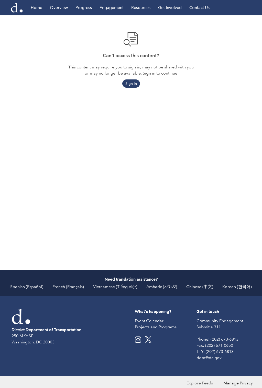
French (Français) (68, 286)
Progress (83, 7)
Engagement (112, 7)
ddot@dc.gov (209, 357)
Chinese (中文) (199, 286)
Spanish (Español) (26, 286)
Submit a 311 (208, 326)
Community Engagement (219, 320)
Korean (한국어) (237, 286)
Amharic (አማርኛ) (161, 286)
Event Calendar (149, 320)
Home (36, 7)
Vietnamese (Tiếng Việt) (115, 286)
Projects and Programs (156, 326)
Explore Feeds (200, 383)
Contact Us (199, 7)
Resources (140, 7)
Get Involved (170, 7)
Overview (59, 7)
